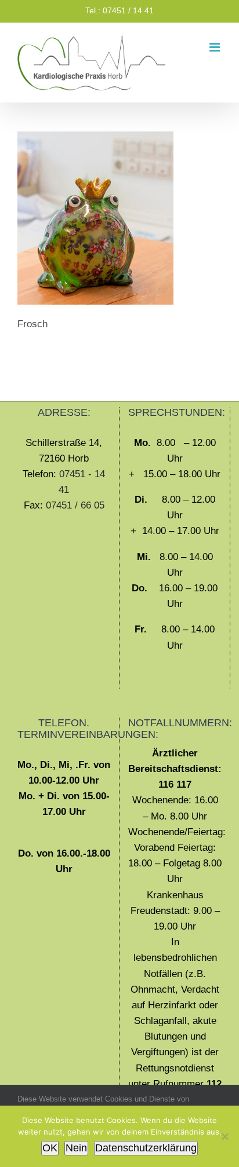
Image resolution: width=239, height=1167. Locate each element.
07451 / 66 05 (75, 505)
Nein (76, 1148)
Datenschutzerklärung (146, 1148)
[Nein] (224, 1136)
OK (49, 1148)
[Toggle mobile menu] (215, 47)
